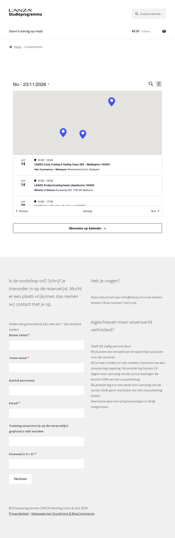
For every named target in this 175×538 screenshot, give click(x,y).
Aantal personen (22, 380)
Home (17, 47)
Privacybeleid (18, 513)
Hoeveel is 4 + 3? (22, 454)
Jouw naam (19, 358)
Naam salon (19, 335)
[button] (111, 102)
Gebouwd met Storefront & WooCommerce (62, 513)
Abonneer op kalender (85, 228)
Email (14, 403)
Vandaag (87, 211)
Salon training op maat (26, 31)
